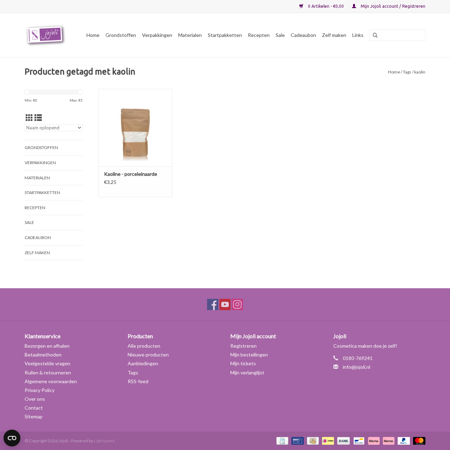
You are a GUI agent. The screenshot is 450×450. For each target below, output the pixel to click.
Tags (407, 72)
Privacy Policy (39, 390)
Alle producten (144, 346)
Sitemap (34, 416)
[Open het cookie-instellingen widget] (12, 435)
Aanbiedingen (143, 363)
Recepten (259, 35)
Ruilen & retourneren (48, 372)
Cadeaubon (303, 35)
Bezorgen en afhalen (47, 346)
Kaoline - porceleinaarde (130, 174)
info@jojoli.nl (356, 367)
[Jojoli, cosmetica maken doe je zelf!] (47, 35)
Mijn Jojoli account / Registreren (392, 6)
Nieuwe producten (148, 355)
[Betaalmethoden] (281, 440)
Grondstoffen (120, 35)
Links (358, 35)
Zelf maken (334, 35)
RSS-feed (138, 381)
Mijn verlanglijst (247, 372)
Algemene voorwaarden (51, 381)
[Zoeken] (372, 35)
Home (92, 35)
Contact (34, 408)
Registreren (243, 346)
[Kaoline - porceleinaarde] (135, 127)
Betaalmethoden (43, 355)
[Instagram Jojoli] (237, 304)
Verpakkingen (157, 35)
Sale (280, 35)
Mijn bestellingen (249, 355)
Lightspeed (104, 440)
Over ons (35, 399)
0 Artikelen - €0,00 (326, 6)
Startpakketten (225, 35)
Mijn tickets (243, 363)
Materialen (190, 35)
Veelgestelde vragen (47, 363)
